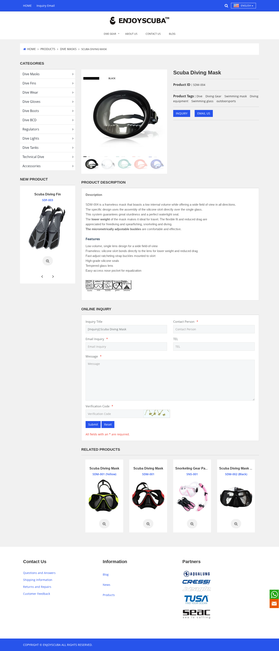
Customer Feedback (36, 594)
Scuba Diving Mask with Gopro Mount (248, 468)
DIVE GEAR (110, 34)
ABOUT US (131, 34)
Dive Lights (30, 138)
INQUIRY (181, 113)
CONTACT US (153, 34)
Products (47, 49)
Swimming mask (235, 96)
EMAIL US (203, 113)
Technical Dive (33, 157)
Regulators (30, 129)
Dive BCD (29, 120)
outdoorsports (226, 101)
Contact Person (185, 321)
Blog (106, 574)
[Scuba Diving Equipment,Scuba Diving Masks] (104, 496)
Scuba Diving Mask (104, 468)
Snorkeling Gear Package (195, 468)
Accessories (31, 166)
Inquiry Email (46, 6)
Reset (108, 424)
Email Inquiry (97, 339)
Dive (199, 96)
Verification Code (99, 406)
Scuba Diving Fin (38, 194)
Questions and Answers (39, 573)
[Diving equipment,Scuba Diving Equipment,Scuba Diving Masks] (236, 496)
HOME (27, 6)
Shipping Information (37, 580)
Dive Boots (30, 111)
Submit (93, 424)
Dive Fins (29, 83)
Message (94, 356)
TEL (175, 339)
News (106, 585)
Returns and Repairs (37, 587)
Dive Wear (30, 92)
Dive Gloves (31, 101)
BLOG (172, 34)
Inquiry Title (94, 321)
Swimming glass (202, 101)
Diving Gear (213, 96)
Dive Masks (68, 49)
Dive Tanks (30, 147)
